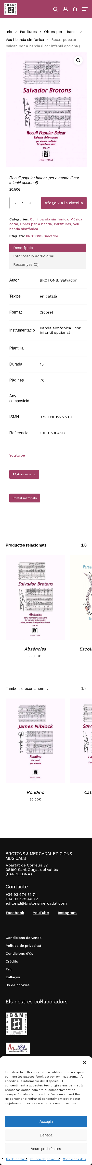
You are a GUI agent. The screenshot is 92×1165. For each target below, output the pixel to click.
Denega (46, 1135)
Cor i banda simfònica (49, 219)
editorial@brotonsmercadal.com (36, 903)
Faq (9, 969)
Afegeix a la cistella (64, 202)
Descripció (23, 247)
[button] (84, 1062)
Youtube (17, 455)
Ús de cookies (16, 1159)
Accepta (46, 1121)
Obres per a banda (61, 32)
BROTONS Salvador (42, 236)
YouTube (41, 913)
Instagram (67, 913)
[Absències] (35, 597)
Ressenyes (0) (26, 264)
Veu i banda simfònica (25, 39)
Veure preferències (46, 1149)
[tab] (47, 248)
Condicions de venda (23, 938)
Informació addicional (33, 256)
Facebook (15, 913)
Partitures (28, 32)
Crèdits (12, 961)
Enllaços (13, 977)
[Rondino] (35, 741)
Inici (9, 32)
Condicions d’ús (74, 1159)
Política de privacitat (45, 1159)
